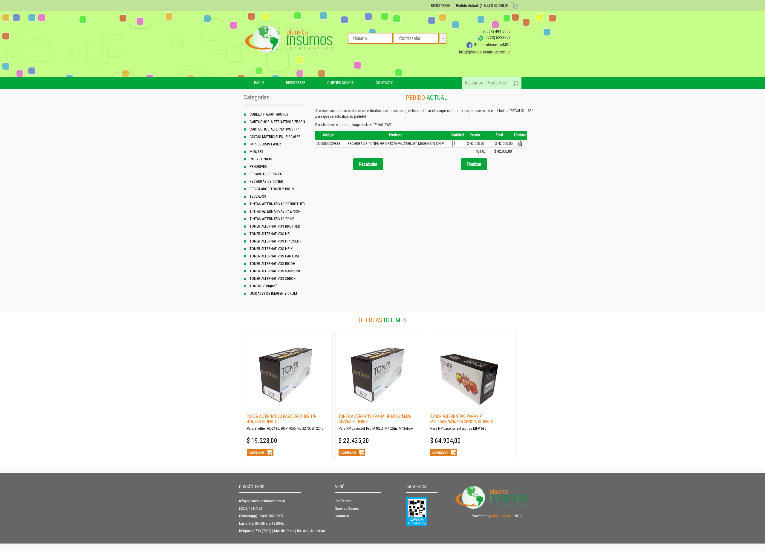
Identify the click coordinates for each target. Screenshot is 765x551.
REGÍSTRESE (440, 5)
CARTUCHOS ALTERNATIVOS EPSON (277, 121)
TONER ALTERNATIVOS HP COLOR (276, 241)
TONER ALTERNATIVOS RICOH (272, 263)
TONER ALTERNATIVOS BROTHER (275, 226)
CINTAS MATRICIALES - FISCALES (275, 136)
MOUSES (256, 151)
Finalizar (474, 164)
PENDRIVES (258, 166)
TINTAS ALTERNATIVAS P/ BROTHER (277, 204)
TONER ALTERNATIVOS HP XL (272, 248)
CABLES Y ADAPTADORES (269, 114)
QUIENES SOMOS (340, 82)
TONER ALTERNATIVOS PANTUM (274, 256)
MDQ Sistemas (502, 516)
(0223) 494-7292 (497, 31)
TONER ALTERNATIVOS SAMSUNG (276, 271)
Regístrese (343, 501)
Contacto (342, 516)
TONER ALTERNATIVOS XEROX (273, 278)
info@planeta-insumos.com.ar (485, 52)
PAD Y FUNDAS (261, 159)
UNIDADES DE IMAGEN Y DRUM (273, 293)
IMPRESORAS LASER (265, 144)
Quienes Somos (347, 508)
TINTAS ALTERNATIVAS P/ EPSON (275, 211)
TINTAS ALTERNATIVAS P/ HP (272, 219)
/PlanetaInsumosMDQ (492, 44)
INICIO (259, 82)
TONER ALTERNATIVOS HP (270, 233)
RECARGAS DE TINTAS (267, 174)
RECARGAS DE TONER (266, 181)
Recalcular (368, 164)
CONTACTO (385, 82)
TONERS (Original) (264, 286)
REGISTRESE (295, 82)
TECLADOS (258, 196)
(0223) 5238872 (497, 37)
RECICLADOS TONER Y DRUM (272, 189)
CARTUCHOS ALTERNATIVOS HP (274, 129)
